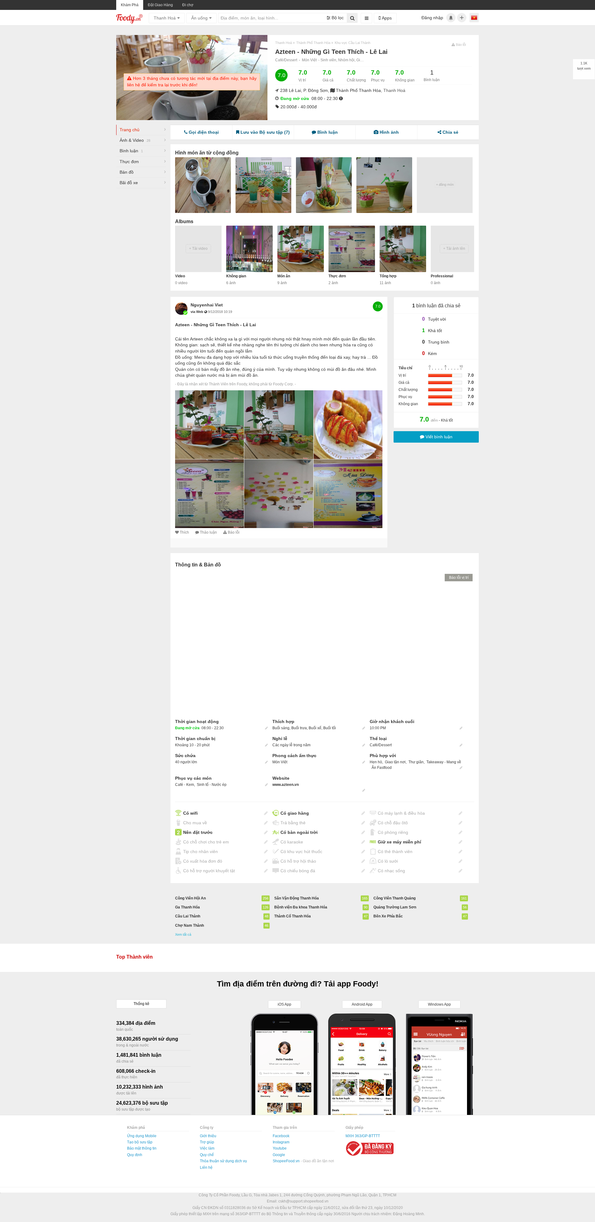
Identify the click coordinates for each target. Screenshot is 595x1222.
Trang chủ (129, 129)
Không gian (236, 276)
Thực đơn (129, 161)
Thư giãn (416, 762)
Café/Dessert (286, 60)
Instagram (281, 1142)
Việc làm (207, 1148)
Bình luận (131, 150)
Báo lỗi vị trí (459, 577)
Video (180, 276)
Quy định (134, 1155)
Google (279, 1155)
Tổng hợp (388, 276)
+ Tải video (198, 248)
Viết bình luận (438, 436)
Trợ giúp (207, 1142)
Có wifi (190, 813)
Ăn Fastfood (382, 767)
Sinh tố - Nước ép (212, 784)
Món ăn (283, 276)
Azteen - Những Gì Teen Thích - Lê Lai (215, 324)
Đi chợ (187, 5)
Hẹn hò (376, 762)
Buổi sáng (280, 728)
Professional (442, 276)
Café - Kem (184, 784)
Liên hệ (206, 1167)
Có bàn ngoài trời (299, 832)
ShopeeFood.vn (287, 1161)
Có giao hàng (294, 813)
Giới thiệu (208, 1136)
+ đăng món (445, 184)
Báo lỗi (234, 532)
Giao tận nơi (395, 762)
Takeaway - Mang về (443, 762)
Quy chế (207, 1155)
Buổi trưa (299, 728)
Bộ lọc (337, 17)
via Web (197, 312)
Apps (386, 17)
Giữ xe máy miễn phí (399, 841)
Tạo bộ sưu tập (139, 1142)
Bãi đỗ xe (129, 182)
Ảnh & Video (135, 140)
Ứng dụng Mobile (141, 1136)
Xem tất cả (183, 934)
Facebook (281, 1136)
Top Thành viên (134, 957)
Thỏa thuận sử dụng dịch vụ (223, 1161)
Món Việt (309, 60)
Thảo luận (208, 532)
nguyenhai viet (207, 304)
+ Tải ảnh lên (454, 248)
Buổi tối (329, 728)
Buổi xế (315, 728)
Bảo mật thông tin (141, 1148)
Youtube (280, 1148)
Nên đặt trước (198, 832)
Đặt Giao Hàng (160, 5)
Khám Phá (130, 5)
